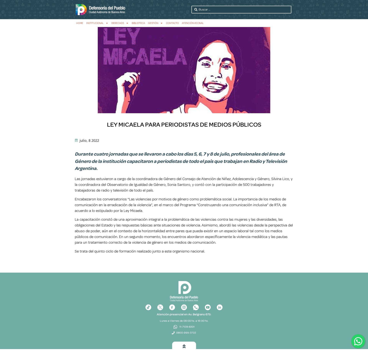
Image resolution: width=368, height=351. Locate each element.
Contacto (172, 23)
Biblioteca (138, 23)
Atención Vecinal (193, 23)
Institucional (95, 23)
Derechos (117, 23)
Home (79, 23)
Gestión (153, 23)
